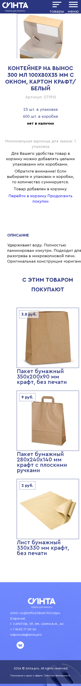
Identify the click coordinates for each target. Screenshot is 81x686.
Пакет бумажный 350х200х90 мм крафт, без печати (42, 377)
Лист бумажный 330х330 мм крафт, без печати (43, 548)
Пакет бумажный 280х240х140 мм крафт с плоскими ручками (42, 462)
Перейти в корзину (27, 196)
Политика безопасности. (57, 676)
